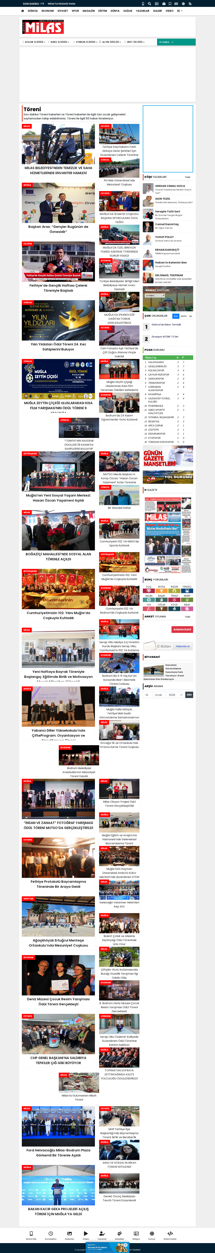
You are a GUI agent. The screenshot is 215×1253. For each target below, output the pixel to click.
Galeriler (69, 1239)
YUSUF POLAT (164, 237)
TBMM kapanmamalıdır (167, 253)
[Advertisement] (132, 26)
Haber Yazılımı (132, 1249)
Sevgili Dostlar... (163, 266)
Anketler (119, 1239)
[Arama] (149, 3)
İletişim (136, 1239)
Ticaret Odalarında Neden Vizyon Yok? (173, 191)
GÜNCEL (33, 11)
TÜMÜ (187, 177)
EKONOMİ (48, 11)
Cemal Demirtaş (167, 224)
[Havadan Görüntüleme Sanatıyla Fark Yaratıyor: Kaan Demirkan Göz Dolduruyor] (154, 670)
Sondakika (50, 1239)
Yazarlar (102, 1239)
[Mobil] (143, 3)
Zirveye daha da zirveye (168, 240)
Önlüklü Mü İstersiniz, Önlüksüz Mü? (174, 202)
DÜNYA (115, 11)
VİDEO (170, 11)
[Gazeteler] (176, 3)
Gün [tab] (176, 316)
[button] (179, 11)
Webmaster (170, 1239)
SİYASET (62, 11)
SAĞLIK (127, 11)
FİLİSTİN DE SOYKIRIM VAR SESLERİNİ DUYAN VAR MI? (173, 280)
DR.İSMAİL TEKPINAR (169, 275)
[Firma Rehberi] (164, 3)
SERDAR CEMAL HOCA (170, 186)
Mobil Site (31, 1239)
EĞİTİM (102, 11)
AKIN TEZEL (162, 199)
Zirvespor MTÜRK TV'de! (161, 339)
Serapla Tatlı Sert (167, 211)
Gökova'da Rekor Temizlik (163, 327)
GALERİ (157, 11)
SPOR (75, 11)
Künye (151, 1239)
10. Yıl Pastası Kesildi (60, 3)
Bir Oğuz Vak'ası (164, 228)
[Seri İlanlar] (170, 3)
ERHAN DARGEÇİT (167, 250)
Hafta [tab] (184, 316)
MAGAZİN (89, 11)
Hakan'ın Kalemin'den (171, 262)
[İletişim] (156, 3)
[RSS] (190, 3)
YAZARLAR (142, 11)
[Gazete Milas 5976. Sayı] (168, 535)
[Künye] (183, 3)
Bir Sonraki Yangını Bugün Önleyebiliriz (168, 217)
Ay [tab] (190, 316)
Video (86, 1239)
